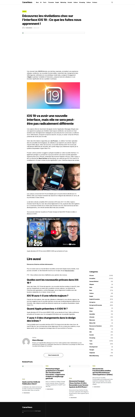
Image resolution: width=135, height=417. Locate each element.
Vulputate (92, 352)
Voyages (91, 349)
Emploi (91, 296)
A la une (91, 275)
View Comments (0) (53, 355)
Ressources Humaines (95, 326)
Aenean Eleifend (93, 281)
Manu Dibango (37, 340)
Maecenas (92, 320)
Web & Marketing (94, 355)
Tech (24, 11)
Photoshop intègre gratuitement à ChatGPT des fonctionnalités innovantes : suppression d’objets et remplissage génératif (55, 373)
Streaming (92, 338)
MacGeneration (69, 270)
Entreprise (92, 302)
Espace (91, 308)
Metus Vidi (92, 323)
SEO (90, 332)
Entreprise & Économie (95, 305)
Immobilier (92, 314)
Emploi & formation (94, 299)
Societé (91, 335)
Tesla (90, 343)
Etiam (90, 311)
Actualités (92, 278)
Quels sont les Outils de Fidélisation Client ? (31, 383)
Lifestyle (91, 317)
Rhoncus (91, 329)
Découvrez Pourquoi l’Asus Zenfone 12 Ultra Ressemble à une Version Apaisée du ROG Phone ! (78, 384)
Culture (91, 293)
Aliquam (91, 284)
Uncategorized (93, 346)
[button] (112, 2)
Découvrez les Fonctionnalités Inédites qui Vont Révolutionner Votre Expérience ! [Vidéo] (102, 371)
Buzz (90, 290)
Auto (90, 287)
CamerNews (27, 2)
